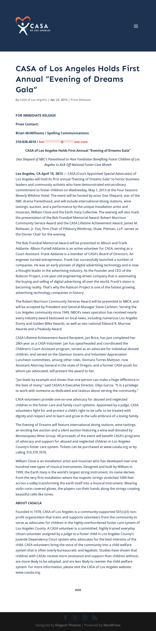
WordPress (111, 625)
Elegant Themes (68, 625)
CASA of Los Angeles (33, 100)
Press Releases (81, 100)
